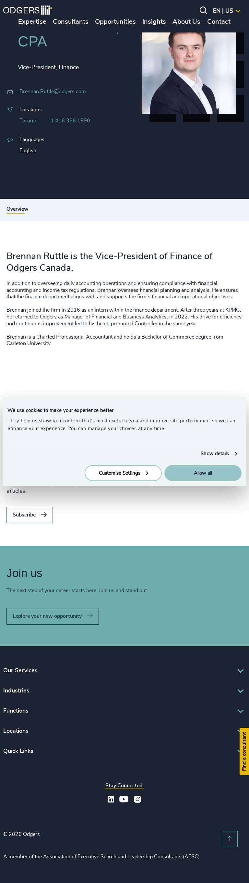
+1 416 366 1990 (68, 120)
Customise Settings (119, 472)
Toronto (28, 120)
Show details (215, 453)
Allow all (203, 472)
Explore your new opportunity (47, 616)
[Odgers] (27, 11)
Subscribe (24, 514)
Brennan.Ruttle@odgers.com (52, 91)
